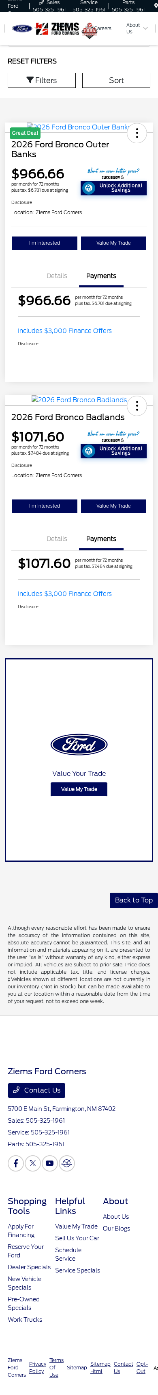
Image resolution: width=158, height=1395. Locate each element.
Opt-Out (142, 1367)
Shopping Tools (27, 1206)
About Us (116, 1216)
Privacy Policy (37, 1367)
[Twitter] (33, 1163)
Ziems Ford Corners (17, 1367)
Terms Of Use (56, 1367)
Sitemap (77, 1367)
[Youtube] (50, 1163)
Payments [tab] (101, 276)
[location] (156, 6)
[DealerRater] (67, 1163)
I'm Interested (44, 243)
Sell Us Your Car (77, 1238)
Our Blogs (116, 1228)
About (115, 1201)
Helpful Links (70, 1206)
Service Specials (77, 1270)
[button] (137, 406)
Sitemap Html (100, 1367)
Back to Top (134, 900)
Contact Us (41, 1090)
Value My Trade (113, 243)
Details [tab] (57, 276)
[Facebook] (16, 1163)
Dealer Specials (29, 1267)
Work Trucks (25, 1319)
